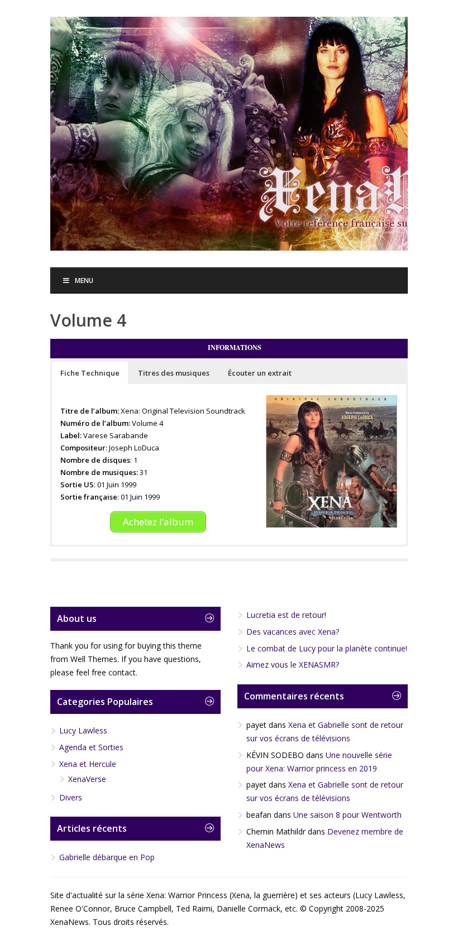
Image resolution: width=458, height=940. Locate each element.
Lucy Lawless (83, 730)
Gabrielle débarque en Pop (107, 857)
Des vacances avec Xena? (292, 631)
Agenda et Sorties (91, 747)
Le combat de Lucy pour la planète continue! (326, 648)
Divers (70, 797)
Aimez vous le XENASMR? (292, 664)
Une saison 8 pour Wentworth (347, 814)
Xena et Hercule (87, 764)
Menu (84, 280)
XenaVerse (87, 779)
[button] (90, 373)
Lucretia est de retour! (286, 615)
